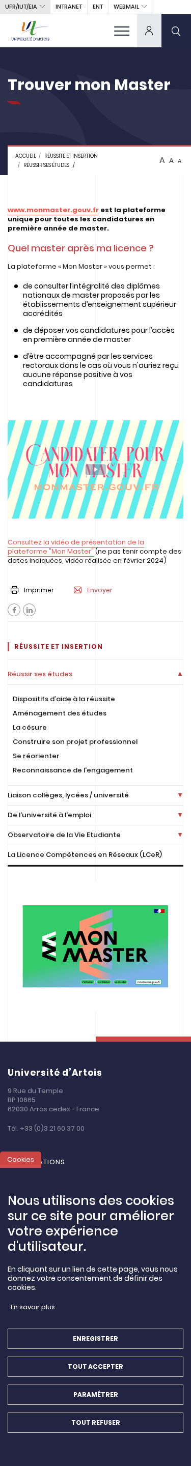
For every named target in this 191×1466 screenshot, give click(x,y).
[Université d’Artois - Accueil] (30, 30)
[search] (176, 30)
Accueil (25, 156)
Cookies (20, 1159)
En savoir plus (33, 1307)
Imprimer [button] (39, 590)
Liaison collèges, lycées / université (68, 795)
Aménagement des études (59, 713)
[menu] (121, 30)
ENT (98, 7)
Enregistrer (95, 1338)
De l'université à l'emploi (49, 815)
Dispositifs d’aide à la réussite (64, 699)
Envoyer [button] (100, 590)
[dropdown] (149, 30)
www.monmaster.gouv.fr (53, 210)
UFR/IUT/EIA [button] (21, 7)
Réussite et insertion (71, 156)
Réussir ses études (46, 165)
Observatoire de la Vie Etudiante (64, 835)
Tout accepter (95, 1366)
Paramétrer (95, 1394)
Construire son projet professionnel (75, 741)
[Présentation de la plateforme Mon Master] (95, 469)
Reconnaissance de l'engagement (73, 770)
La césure (30, 727)
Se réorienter (36, 756)
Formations (41, 1162)
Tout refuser (95, 1422)
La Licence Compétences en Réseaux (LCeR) (85, 854)
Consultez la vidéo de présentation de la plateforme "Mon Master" (76, 546)
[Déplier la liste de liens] (180, 674)
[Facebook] (14, 609)
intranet (69, 7)
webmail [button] (126, 7)
